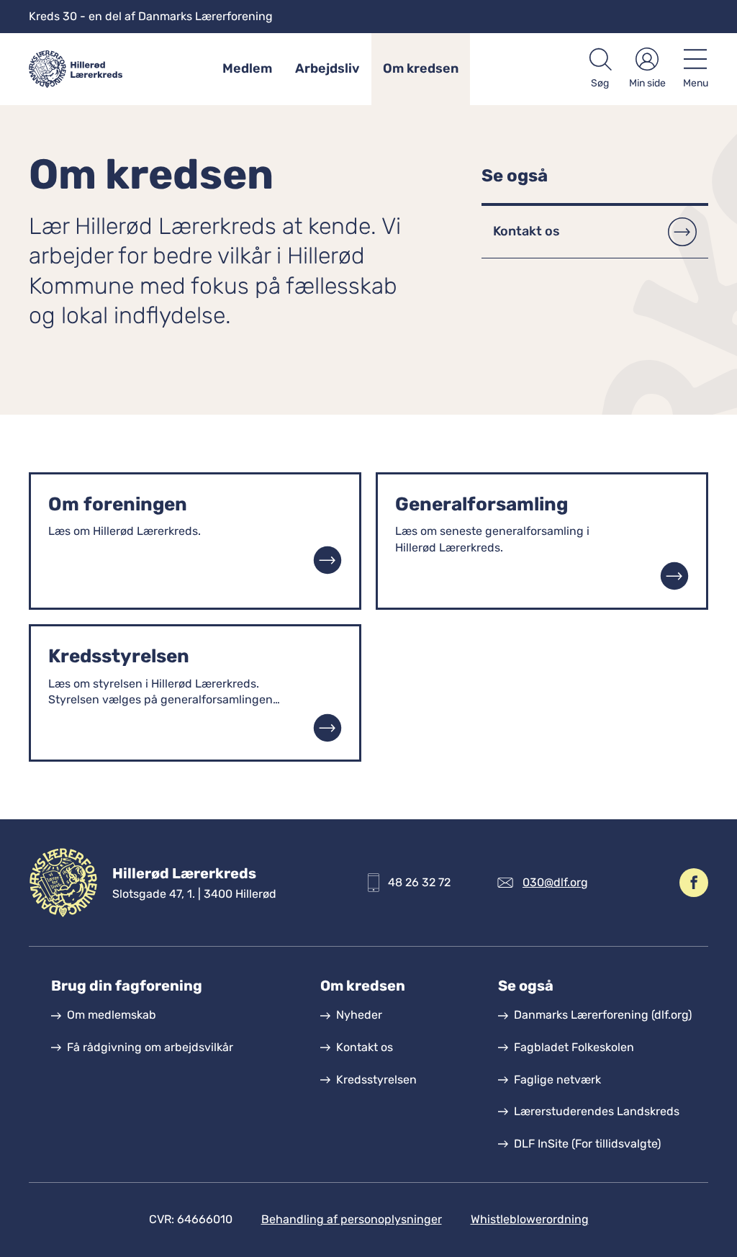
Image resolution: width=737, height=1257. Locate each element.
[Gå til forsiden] (85, 69)
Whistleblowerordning (530, 1219)
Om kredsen (420, 68)
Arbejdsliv (327, 68)
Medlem (247, 68)
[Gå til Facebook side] (693, 882)
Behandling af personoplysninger (351, 1219)
